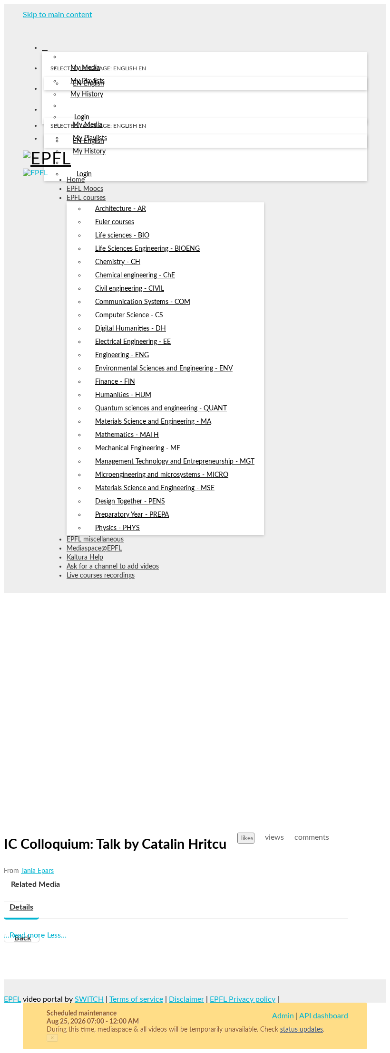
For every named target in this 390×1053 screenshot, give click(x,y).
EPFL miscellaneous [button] (95, 539)
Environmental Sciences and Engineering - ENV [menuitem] (164, 368)
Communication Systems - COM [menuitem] (142, 302)
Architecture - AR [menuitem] (120, 209)
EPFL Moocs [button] (85, 189)
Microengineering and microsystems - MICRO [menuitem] (161, 475)
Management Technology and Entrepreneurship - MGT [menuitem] (174, 461)
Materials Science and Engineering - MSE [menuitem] (154, 488)
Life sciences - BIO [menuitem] (122, 235)
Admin (283, 1016)
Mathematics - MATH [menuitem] (127, 435)
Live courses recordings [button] (101, 575)
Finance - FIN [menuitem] (115, 382)
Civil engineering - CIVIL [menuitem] (129, 288)
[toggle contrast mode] (50, 140)
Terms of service (136, 999)
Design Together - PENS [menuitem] (130, 501)
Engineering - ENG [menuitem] (122, 355)
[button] (26, 27)
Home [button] (76, 180)
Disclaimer (186, 999)
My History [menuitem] (86, 94)
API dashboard (323, 1016)
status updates (301, 1029)
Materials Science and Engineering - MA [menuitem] (153, 421)
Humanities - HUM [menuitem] (123, 395)
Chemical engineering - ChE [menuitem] (135, 275)
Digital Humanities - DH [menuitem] (130, 328)
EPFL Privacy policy (242, 999)
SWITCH (89, 999)
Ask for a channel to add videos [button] (113, 566)
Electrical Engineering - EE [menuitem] (133, 342)
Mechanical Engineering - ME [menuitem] (137, 448)
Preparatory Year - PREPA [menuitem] (132, 515)
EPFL (12, 999)
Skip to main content (57, 15)
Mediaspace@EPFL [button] (94, 548)
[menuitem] (88, 84)
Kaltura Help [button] (85, 557)
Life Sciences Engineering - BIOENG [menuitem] (147, 249)
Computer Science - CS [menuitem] (129, 315)
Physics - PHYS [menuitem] (117, 528)
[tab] (21, 908)
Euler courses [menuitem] (114, 222)
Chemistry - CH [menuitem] (117, 262)
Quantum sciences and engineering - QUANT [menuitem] (161, 408)
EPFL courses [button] (86, 198)
